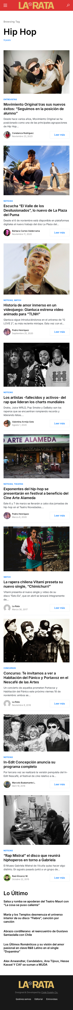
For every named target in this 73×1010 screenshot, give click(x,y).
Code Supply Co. (49, 992)
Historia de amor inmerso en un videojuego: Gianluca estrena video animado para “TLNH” (33, 309)
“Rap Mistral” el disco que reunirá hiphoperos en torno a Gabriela (32, 857)
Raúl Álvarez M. (20, 876)
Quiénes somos (23, 999)
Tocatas (18, 484)
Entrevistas (10, 99)
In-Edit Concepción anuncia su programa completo (29, 764)
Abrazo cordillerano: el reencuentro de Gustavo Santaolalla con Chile (36, 933)
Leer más (59, 134)
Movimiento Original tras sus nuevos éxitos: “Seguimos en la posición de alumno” (34, 108)
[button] (5, 5)
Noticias (8, 201)
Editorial (39, 999)
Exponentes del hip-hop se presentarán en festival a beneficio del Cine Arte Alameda (36, 493)
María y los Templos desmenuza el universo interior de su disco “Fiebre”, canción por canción (33, 918)
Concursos (10, 668)
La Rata (16, 606)
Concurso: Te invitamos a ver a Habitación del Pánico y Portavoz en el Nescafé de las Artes (36, 677)
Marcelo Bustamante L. (23, 782)
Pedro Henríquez (20, 330)
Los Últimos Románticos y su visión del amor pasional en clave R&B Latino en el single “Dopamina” (34, 948)
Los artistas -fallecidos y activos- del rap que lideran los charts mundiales (35, 399)
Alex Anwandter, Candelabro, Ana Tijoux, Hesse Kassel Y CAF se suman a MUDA (36, 962)
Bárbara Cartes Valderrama (26, 231)
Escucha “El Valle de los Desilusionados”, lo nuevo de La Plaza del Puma (35, 210)
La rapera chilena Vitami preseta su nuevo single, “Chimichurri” (33, 584)
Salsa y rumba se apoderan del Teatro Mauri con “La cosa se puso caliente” (36, 903)
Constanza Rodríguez (23, 133)
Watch (17, 300)
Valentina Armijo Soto (23, 421)
